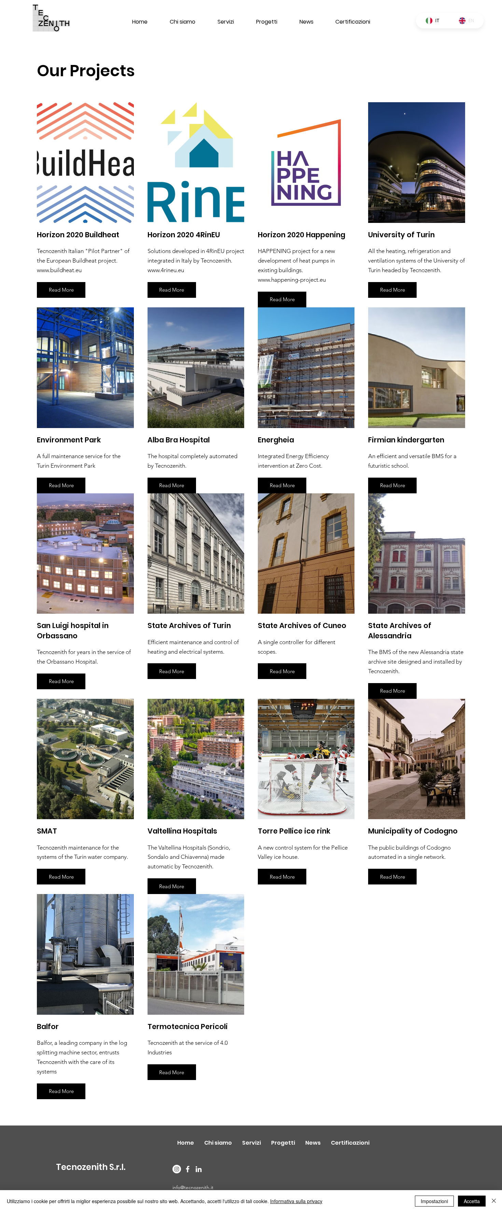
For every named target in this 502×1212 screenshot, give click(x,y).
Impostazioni (434, 1201)
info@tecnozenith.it (192, 1187)
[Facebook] (187, 1169)
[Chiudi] (494, 1201)
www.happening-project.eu (292, 279)
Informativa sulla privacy (296, 1201)
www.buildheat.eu (59, 270)
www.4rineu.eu (166, 270)
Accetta (472, 1201)
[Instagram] (176, 1169)
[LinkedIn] (198, 1169)
